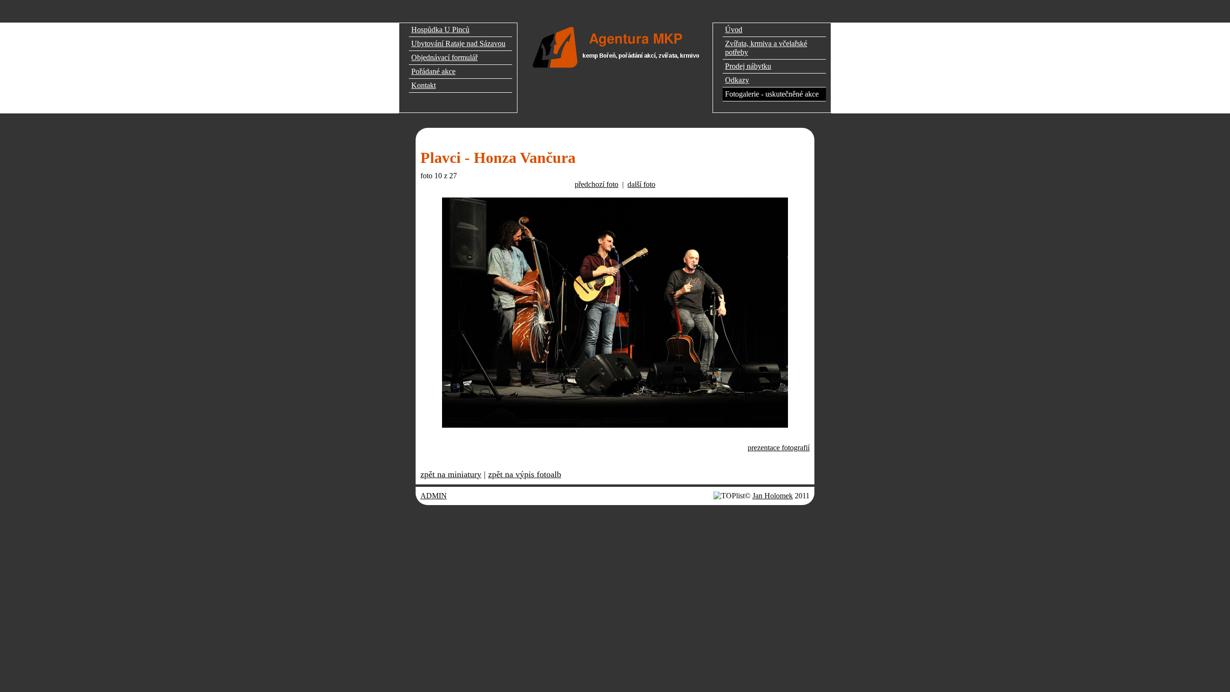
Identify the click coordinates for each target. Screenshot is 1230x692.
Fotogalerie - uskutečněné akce (772, 94)
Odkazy (737, 80)
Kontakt (423, 85)
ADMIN (433, 496)
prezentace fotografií (779, 448)
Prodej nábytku (748, 66)
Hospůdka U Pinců (440, 29)
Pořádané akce (433, 71)
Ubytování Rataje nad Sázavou (458, 43)
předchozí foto (596, 184)
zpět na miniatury (450, 474)
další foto (641, 184)
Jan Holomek (772, 496)
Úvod (733, 29)
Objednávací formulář (444, 57)
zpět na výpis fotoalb (524, 474)
